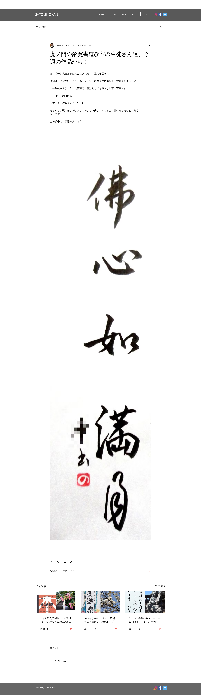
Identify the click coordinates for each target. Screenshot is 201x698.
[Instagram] (155, 14)
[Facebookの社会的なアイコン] (160, 14)
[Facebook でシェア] (51, 562)
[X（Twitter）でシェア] (58, 562)
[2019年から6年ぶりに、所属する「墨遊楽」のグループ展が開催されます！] (100, 602)
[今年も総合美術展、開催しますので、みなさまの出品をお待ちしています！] (56, 602)
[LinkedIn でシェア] (64, 562)
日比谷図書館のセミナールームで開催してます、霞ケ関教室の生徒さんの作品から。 (144, 620)
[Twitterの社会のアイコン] (165, 14)
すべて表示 (160, 586)
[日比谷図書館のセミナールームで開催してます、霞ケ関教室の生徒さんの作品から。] (145, 602)
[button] (161, 27)
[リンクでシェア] (71, 562)
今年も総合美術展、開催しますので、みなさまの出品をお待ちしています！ (56, 620)
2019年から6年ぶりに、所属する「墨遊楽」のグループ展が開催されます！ (100, 620)
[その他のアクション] (149, 45)
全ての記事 (41, 27)
